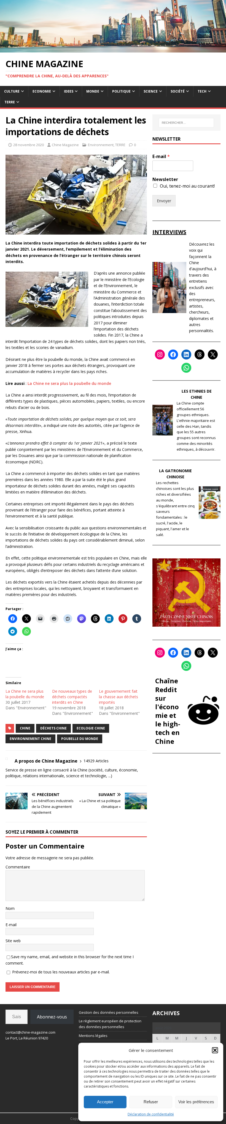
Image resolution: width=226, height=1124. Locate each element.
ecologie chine (91, 728)
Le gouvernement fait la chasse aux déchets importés (118, 697)
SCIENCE (151, 91)
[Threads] (200, 354)
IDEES (68, 91)
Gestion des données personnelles (108, 1012)
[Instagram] (160, 354)
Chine (25, 728)
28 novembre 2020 (28, 144)
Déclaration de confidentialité (151, 1114)
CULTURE (12, 91)
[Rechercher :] (186, 122)
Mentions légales (93, 1035)
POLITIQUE (121, 91)
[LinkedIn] (186, 354)
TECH (202, 91)
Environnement (101, 144)
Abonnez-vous (52, 1017)
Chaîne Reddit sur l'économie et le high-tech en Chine (167, 710)
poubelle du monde (79, 738)
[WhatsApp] (186, 368)
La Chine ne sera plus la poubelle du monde (69, 383)
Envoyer (164, 200)
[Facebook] (173, 354)
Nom (10, 908)
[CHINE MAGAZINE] (113, 49)
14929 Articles (96, 760)
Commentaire (18, 867)
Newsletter (165, 179)
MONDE (92, 91)
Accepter (105, 1101)
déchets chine (53, 728)
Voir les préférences (196, 1101)
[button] (215, 1050)
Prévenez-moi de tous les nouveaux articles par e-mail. (61, 972)
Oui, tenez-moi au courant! (187, 186)
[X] (213, 354)
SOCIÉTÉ (178, 91)
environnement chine (30, 738)
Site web (13, 940)
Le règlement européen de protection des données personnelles (110, 1023)
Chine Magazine (65, 144)
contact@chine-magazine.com (30, 1032)
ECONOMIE (42, 91)
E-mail (11, 924)
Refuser (151, 1101)
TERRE (9, 102)
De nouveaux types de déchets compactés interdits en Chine (72, 697)
